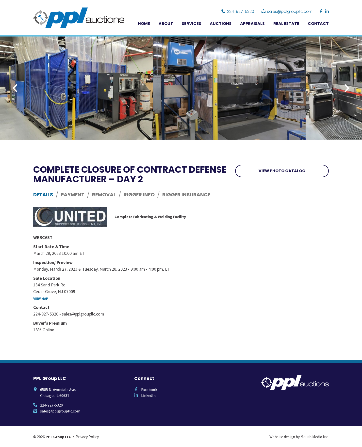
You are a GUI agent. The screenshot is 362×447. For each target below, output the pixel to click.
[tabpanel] (130, 270)
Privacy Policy (87, 436)
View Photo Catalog (282, 171)
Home (144, 23)
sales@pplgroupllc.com (290, 11)
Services (191, 23)
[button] (15, 88)
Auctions (220, 23)
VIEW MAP (40, 298)
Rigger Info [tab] (139, 195)
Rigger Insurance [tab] (186, 195)
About (166, 23)
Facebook (149, 389)
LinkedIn (148, 395)
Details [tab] (43, 195)
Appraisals (252, 23)
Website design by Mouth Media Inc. (299, 436)
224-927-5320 (240, 11)
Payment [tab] (72, 195)
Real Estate (286, 23)
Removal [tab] (104, 195)
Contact (318, 23)
